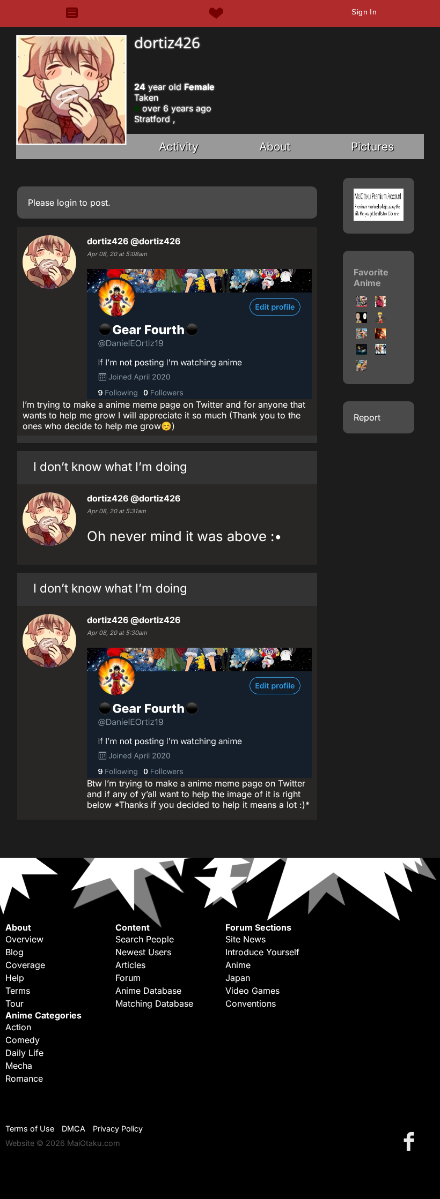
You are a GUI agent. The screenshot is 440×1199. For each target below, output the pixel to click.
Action (18, 1027)
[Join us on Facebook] (411, 1141)
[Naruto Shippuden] (361, 335)
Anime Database (148, 990)
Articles (130, 965)
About (274, 146)
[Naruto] (380, 319)
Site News (245, 939)
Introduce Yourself (262, 952)
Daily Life (24, 1052)
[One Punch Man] (380, 303)
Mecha (18, 1065)
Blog (14, 952)
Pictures (372, 146)
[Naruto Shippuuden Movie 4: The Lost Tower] (361, 367)
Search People (144, 939)
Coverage (25, 965)
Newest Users (143, 952)
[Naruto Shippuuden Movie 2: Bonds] (361, 351)
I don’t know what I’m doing (110, 466)
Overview (24, 939)
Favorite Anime (371, 277)
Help (14, 977)
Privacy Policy (118, 1128)
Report (367, 417)
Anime (238, 965)
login (67, 202)
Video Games (252, 990)
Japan (237, 977)
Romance (24, 1078)
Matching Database (154, 1003)
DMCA (73, 1128)
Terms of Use (29, 1128)
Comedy (22, 1040)
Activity (179, 146)
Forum (128, 977)
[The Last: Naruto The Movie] (380, 335)
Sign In (364, 12)
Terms (17, 990)
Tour (14, 1003)
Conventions (250, 1003)
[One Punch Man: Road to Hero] (361, 303)
